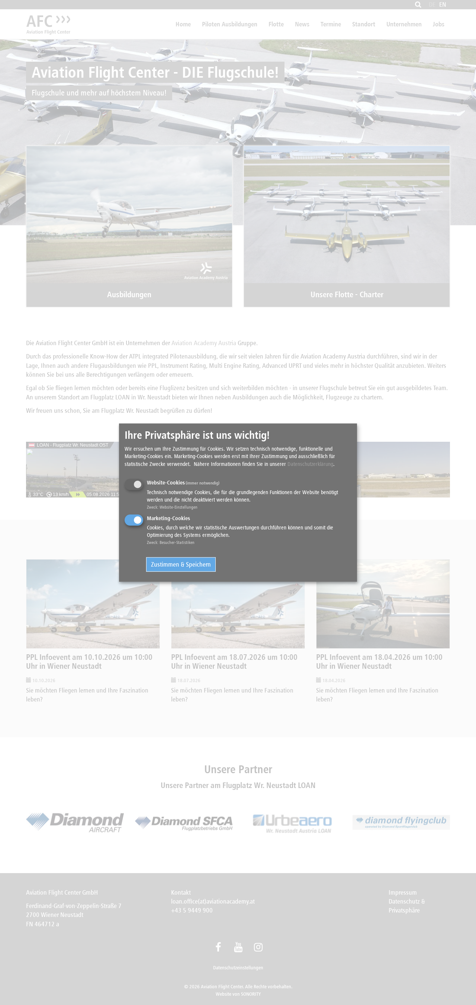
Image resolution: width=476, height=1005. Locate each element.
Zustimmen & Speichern (181, 564)
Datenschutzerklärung (310, 463)
